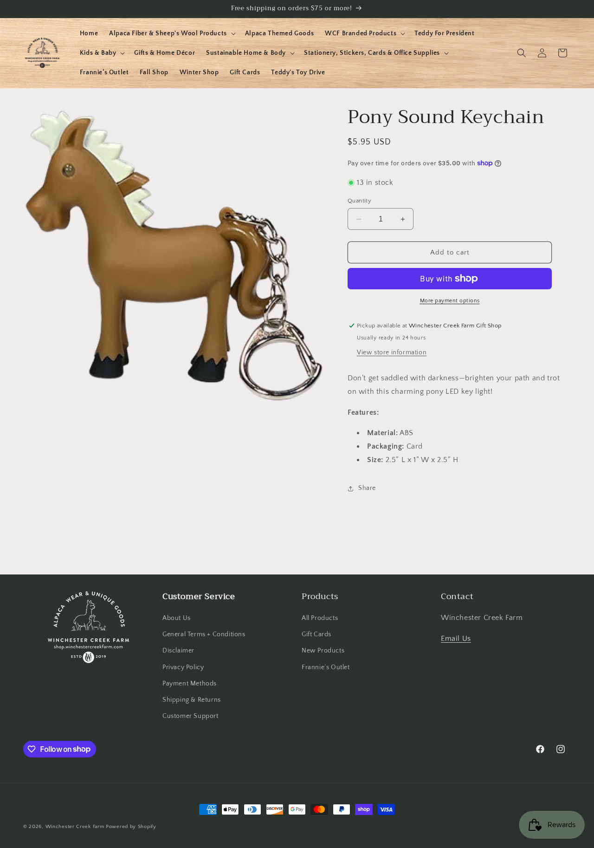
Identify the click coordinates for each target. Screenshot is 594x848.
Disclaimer (178, 651)
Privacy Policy (183, 667)
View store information (391, 352)
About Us (176, 618)
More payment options (450, 301)
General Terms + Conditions (203, 634)
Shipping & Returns (191, 700)
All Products (320, 618)
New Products (323, 651)
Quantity (359, 200)
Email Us (456, 638)
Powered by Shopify (131, 826)
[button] (171, 33)
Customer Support (190, 716)
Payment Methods (189, 683)
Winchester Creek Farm (74, 826)
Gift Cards (316, 634)
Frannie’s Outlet (326, 667)
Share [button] (367, 488)
